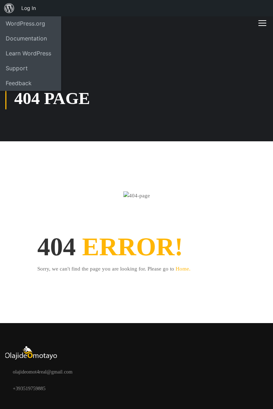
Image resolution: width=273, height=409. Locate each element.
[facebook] (63, 388)
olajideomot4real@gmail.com (43, 372)
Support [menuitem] (17, 68)
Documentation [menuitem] (26, 38)
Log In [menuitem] (28, 8)
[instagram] (86, 388)
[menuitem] (9, 8)
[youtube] (109, 388)
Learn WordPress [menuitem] (28, 53)
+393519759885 (29, 388)
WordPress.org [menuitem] (25, 23)
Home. (183, 269)
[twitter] (75, 388)
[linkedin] (97, 388)
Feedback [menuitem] (19, 83)
